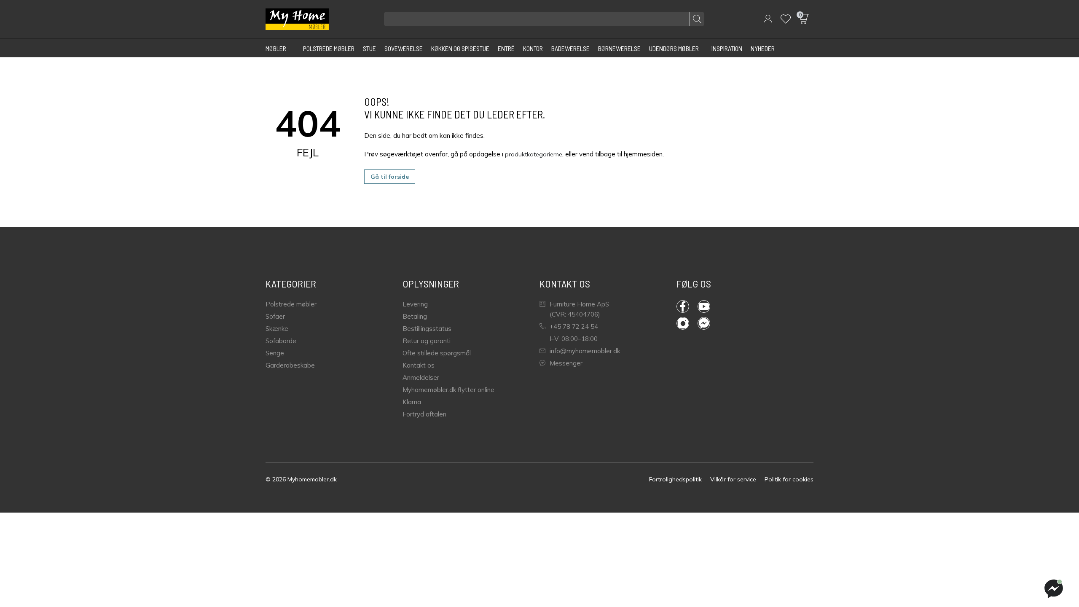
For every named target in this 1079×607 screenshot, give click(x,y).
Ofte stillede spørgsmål (437, 353)
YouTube (708, 306)
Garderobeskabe (290, 365)
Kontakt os (419, 365)
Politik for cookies (789, 479)
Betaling (415, 316)
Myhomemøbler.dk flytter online (448, 390)
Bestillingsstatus (427, 329)
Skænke (277, 329)
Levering (415, 304)
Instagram (687, 323)
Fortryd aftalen (424, 414)
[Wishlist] (785, 19)
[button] (768, 19)
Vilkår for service (733, 479)
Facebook (687, 306)
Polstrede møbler (291, 304)
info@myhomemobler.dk (585, 351)
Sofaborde (281, 341)
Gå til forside (389, 176)
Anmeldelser (421, 377)
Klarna (412, 402)
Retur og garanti (427, 341)
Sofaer (275, 316)
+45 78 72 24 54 (574, 326)
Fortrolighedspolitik (675, 479)
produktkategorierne (533, 154)
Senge (275, 353)
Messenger (566, 363)
